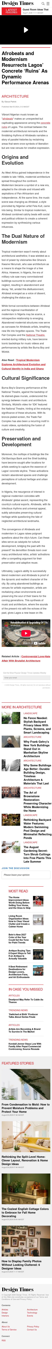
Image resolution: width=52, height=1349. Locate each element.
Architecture (15, 96)
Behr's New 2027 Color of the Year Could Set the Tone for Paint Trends (19, 938)
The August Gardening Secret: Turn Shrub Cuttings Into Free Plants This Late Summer (37, 854)
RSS (4, 1340)
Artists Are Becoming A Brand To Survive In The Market (24, 1030)
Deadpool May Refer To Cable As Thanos (26, 1001)
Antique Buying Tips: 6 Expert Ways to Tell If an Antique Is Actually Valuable (20, 954)
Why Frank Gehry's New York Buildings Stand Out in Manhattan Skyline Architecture (37, 749)
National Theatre (35, 335)
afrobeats (7, 118)
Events (30, 1315)
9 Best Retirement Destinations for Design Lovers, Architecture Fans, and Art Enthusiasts (19, 972)
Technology (32, 1312)
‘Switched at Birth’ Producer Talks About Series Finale (23, 1015)
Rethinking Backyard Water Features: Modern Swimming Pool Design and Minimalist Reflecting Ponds (38, 829)
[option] (36, 11)
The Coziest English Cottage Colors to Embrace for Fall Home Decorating (25, 1212)
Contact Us (32, 1329)
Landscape (30, 713)
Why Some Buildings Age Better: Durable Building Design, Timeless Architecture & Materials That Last (37, 774)
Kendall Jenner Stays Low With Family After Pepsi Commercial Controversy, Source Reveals (25, 1046)
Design (5, 1312)
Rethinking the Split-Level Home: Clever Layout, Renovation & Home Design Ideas (25, 1160)
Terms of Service (9, 1329)
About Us (6, 1326)
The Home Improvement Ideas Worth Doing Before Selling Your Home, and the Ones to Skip (20, 902)
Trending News (18, 1010)
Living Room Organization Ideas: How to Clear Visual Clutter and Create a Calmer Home (19, 921)
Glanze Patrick (10, 101)
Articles (14, 995)
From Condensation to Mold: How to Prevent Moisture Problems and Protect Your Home (26, 1108)
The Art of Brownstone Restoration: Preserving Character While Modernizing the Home (38, 801)
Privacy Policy (25, 1299)
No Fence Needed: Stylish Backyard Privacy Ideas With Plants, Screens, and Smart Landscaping (37, 725)
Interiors (5, 1315)
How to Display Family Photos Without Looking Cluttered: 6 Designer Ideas (21, 1264)
